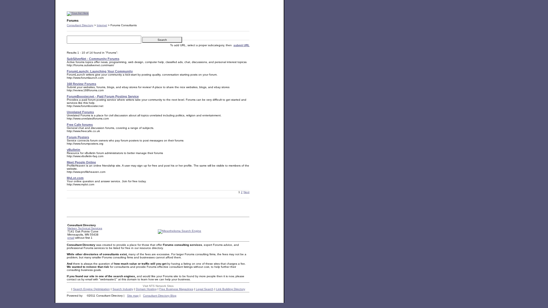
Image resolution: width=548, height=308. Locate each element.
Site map (133, 295)
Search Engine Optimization (91, 289)
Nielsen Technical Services (84, 228)
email (70, 237)
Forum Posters (78, 137)
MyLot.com (75, 178)
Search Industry (122, 289)
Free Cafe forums (80, 124)
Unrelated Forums (80, 112)
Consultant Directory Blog (159, 295)
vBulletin (73, 149)
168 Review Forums (81, 84)
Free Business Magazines (176, 289)
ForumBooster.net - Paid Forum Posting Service (103, 96)
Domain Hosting (146, 289)
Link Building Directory (230, 289)
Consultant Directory (80, 25)
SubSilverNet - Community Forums (93, 58)
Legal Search (204, 289)
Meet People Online (81, 162)
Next (246, 192)
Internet (102, 25)
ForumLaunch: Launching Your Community (100, 71)
